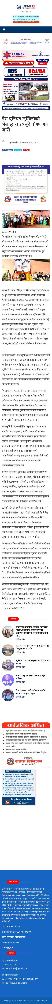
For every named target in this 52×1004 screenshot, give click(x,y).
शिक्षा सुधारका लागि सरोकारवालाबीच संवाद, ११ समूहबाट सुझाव (31, 692)
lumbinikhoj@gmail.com (16, 968)
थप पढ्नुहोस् (7, 947)
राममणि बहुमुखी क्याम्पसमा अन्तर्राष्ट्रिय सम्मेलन (30, 677)
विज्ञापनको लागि (11, 975)
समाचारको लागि (11, 961)
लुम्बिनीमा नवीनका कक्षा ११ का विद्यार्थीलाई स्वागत (33, 662)
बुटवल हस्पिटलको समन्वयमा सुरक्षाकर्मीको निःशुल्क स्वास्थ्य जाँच (32, 647)
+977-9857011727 (12, 964)
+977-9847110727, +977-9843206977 (21, 979)
